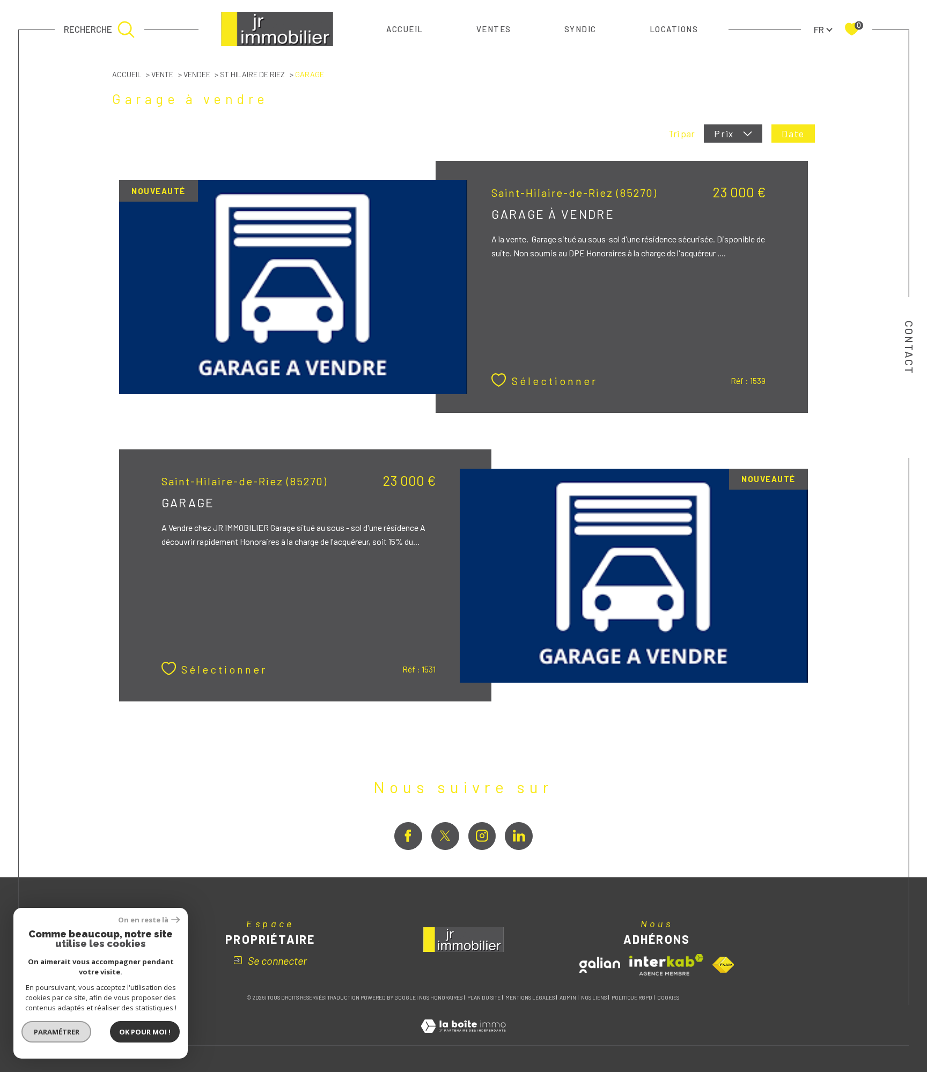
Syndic (580, 29)
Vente (162, 74)
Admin (568, 997)
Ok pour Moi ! (145, 1032)
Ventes (493, 29)
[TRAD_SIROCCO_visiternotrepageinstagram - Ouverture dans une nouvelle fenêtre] (482, 836)
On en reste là (143, 920)
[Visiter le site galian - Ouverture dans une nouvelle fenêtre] (599, 965)
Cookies (668, 998)
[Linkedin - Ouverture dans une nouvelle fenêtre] (519, 836)
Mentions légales (530, 997)
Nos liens (594, 997)
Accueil (404, 29)
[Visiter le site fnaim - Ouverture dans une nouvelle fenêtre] (723, 965)
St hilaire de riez (252, 74)
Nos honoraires (440, 997)
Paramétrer (56, 1032)
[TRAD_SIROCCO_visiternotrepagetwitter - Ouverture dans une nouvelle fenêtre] (445, 836)
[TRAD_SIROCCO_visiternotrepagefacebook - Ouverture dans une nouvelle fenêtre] (408, 836)
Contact (909, 347)
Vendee (196, 74)
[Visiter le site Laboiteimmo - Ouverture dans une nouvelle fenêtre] (463, 1038)
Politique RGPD (632, 997)
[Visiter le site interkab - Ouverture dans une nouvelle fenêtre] (666, 964)
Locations (674, 29)
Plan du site (484, 997)
